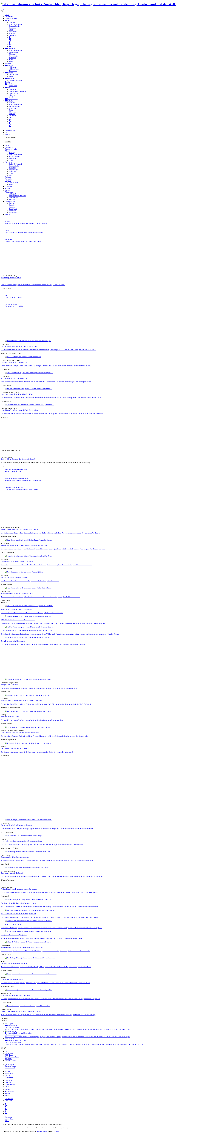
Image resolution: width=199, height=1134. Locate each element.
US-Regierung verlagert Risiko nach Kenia (15, 748)
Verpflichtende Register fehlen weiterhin (14, 378)
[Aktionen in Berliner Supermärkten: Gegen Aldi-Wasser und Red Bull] (28, 540)
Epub (11, 1055)
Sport (11, 30)
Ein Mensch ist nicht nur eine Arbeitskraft (14, 577)
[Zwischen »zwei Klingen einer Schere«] (23, 357)
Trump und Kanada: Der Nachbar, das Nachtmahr (17, 825)
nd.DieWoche (13, 93)
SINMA (56, 1131)
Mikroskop (12, 54)
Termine (7, 82)
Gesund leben (13, 74)
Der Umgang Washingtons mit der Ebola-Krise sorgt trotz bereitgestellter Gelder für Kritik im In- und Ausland (37, 752)
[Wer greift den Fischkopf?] (28, 679)
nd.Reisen (8, 1095)
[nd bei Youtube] (10, 46)
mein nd (7, 134)
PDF (6, 1055)
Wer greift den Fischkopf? (9, 684)
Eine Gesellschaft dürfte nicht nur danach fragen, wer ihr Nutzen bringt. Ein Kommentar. (30, 581)
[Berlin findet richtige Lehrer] (28, 711)
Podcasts (12, 33)
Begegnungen (13, 56)
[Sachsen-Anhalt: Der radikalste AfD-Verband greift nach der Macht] (28, 942)
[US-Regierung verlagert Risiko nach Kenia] (28, 743)
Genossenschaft (10, 130)
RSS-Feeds (8, 1101)
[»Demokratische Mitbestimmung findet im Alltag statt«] (28, 341)
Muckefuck (13, 71)
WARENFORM (41, 1131)
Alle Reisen (13, 86)
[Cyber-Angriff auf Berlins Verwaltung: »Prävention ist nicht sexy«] (27, 1006)
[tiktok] (10, 125)
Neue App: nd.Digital (12, 1057)
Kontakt (7, 1071)
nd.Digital (12, 89)
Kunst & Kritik (14, 52)
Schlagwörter (9, 1091)
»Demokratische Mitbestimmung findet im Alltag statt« (19, 346)
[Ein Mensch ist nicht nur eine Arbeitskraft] (24, 572)
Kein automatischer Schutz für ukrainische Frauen (17, 593)
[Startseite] (99, 4)
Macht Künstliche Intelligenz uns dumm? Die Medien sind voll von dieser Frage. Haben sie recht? (33, 285)
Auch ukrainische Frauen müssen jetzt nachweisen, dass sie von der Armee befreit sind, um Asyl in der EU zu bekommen (40, 597)
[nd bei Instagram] (10, 41)
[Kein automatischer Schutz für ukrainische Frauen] (28, 588)
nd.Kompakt (13, 67)
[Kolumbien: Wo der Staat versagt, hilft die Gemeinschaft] (29, 405)
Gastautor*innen (10, 1066)
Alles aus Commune (15, 80)
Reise (11, 61)
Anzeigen (8, 1075)
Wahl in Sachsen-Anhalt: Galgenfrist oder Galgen (17, 394)
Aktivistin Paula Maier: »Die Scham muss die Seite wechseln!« (21, 700)
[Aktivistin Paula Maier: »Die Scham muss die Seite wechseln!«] (27, 695)
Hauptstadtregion (14, 26)
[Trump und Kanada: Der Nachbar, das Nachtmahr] (28, 820)
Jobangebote (9, 1073)
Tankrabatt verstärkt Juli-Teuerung (12, 979)
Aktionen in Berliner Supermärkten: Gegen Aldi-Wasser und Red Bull (24, 545)
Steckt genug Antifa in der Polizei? (12, 873)
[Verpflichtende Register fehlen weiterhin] (29, 373)
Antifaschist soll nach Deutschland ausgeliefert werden (19, 889)
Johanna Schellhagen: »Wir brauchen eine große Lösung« (20, 529)
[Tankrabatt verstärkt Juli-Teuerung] (30, 974)
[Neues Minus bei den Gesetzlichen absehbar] (28, 990)
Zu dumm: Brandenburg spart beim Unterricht (16, 963)
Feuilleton (12, 28)
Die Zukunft (9, 1099)
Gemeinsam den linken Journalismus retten (15, 857)
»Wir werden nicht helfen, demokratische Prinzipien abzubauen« (22, 841)
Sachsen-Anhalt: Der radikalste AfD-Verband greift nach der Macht (23, 947)
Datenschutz (9, 1082)
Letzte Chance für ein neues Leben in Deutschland (17, 561)
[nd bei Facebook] (9, 43)
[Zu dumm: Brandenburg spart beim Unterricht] (30, 958)
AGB (7, 1086)
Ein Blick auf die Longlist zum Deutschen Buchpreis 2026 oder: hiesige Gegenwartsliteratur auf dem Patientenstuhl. (39, 688)
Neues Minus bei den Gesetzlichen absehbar (15, 995)
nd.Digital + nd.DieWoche (17, 91)
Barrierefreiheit (10, 1084)
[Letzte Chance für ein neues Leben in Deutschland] (28, 556)
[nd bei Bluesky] (10, 39)
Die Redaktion (10, 1064)
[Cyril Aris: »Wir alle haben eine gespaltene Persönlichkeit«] (27, 727)
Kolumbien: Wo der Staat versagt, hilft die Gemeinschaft (19, 410)
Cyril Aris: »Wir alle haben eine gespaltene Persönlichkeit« (20, 732)
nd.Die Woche (14, 69)
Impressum (8, 1080)
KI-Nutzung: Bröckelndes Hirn (11, 278)
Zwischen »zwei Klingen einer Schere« (14, 362)
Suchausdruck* (10, 138)
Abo (2, 9)
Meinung (12, 22)
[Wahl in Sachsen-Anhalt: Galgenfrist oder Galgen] (28, 389)
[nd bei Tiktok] (10, 45)
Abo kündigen (9, 1053)
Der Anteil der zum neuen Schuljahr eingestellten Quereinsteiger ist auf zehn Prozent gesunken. (32, 720)
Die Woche (12, 31)
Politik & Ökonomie (15, 24)
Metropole (12, 58)
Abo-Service (13, 95)
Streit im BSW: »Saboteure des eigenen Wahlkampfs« (18, 459)
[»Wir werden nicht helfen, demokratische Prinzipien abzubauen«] (23, 836)
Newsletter (12, 35)
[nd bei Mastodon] (10, 37)
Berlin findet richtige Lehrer (10, 716)
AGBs (11, 97)
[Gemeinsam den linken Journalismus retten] (28, 852)
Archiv (7, 1090)
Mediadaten (9, 1077)
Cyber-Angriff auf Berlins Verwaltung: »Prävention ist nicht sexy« (22, 1011)
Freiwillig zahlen (10, 1060)
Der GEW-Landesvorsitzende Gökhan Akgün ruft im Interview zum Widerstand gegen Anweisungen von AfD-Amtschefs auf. (42, 844)
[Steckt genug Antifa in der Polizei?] (27, 868)
